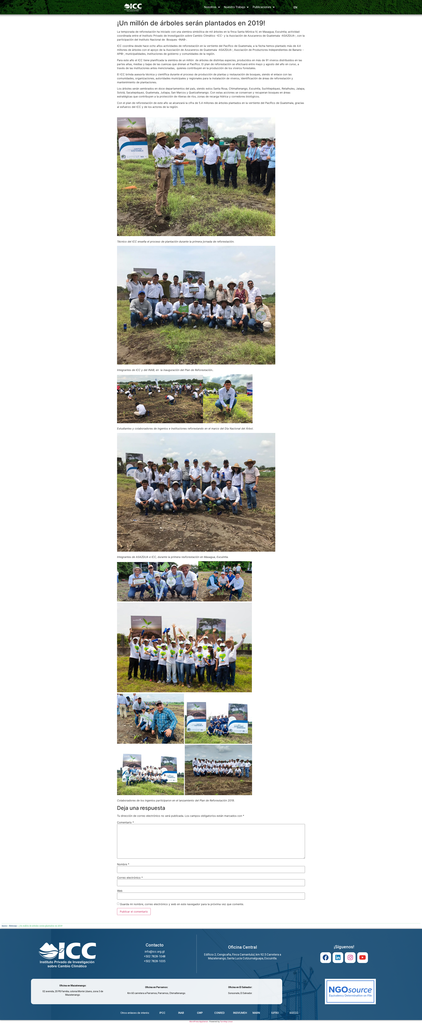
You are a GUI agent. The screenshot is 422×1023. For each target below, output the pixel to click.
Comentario (125, 822)
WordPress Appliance (198, 1021)
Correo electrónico (130, 877)
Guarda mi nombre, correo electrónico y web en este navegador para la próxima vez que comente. (182, 904)
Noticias (13, 925)
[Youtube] (362, 957)
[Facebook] (325, 957)
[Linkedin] (338, 957)
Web (119, 890)
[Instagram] (350, 957)
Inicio (4, 925)
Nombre (123, 864)
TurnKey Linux (226, 1021)
